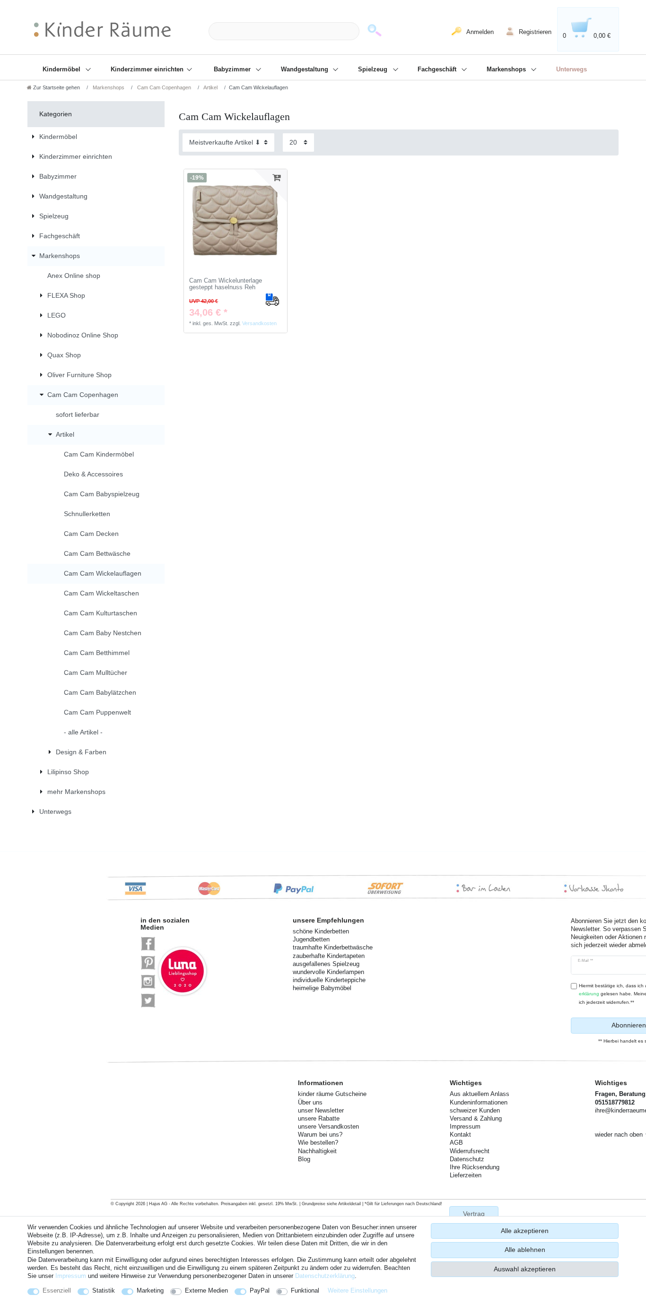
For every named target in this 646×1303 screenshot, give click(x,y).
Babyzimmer (233, 69)
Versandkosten (259, 323)
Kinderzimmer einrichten (148, 69)
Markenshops (507, 69)
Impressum (70, 1275)
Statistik (103, 1290)
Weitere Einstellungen (357, 1290)
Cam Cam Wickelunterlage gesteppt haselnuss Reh (225, 284)
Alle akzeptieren (525, 1230)
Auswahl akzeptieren (525, 1269)
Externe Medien (206, 1290)
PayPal (260, 1290)
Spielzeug (373, 69)
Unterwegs (571, 69)
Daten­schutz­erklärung (325, 1275)
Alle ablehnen (525, 1249)
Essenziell (57, 1290)
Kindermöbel (62, 69)
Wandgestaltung (305, 69)
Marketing (150, 1290)
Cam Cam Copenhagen (163, 87)
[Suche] (374, 31)
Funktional (305, 1290)
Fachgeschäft (438, 69)
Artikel (210, 87)
